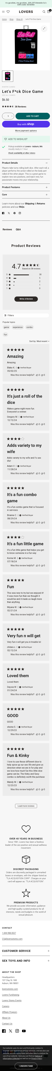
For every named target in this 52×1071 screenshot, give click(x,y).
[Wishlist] (8, 11)
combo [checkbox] (29, 327)
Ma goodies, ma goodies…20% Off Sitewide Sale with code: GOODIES (26, 4)
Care (4, 194)
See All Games (8, 95)
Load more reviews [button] (26, 806)
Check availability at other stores (21, 153)
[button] (26, 139)
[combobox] (39, 341)
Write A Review (26, 299)
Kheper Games (8, 87)
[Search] (44, 11)
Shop (11, 19)
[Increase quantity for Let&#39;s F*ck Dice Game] (12, 116)
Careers (5, 1006)
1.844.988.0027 (9, 933)
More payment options (26, 131)
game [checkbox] (6, 327)
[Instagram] (18, 1031)
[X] (9, 213)
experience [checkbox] (18, 327)
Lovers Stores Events (11, 1000)
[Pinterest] (15, 213)
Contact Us (7, 1023)
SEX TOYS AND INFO (16, 960)
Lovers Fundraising (10, 995)
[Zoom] (44, 28)
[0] (48, 11)
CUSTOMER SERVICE (16, 951)
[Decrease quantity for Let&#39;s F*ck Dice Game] (4, 116)
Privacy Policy (36, 1058)
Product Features (11, 187)
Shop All (19, 19)
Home (4, 19)
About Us (6, 1018)
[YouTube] (25, 1031)
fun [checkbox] (5, 334)
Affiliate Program (9, 1012)
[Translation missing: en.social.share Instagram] (20, 213)
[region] (23, 275)
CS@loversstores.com (12, 939)
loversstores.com (10, 989)
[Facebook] (3, 213)
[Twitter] (12, 1031)
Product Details (10, 163)
